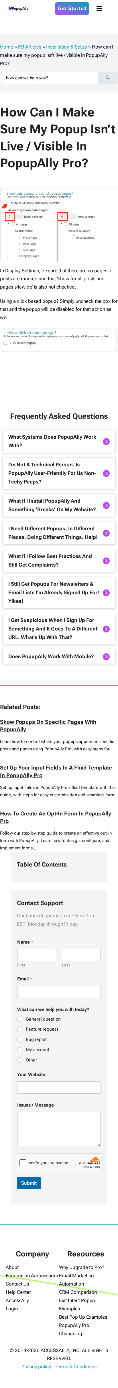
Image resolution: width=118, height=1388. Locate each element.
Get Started (72, 8)
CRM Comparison (78, 1292)
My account (37, 1049)
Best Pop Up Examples (83, 1317)
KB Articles (29, 47)
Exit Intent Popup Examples (77, 1305)
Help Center (18, 1292)
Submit (29, 1183)
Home (6, 47)
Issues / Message (35, 1105)
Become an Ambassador (32, 1275)
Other (31, 1060)
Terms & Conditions (76, 1366)
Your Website (31, 1074)
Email (24, 979)
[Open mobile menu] (99, 8)
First (21, 965)
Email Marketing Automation (76, 1280)
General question (43, 1019)
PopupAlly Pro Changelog (74, 1329)
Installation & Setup (66, 47)
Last (66, 965)
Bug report (36, 1039)
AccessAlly (17, 1300)
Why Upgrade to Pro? (81, 1267)
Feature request (42, 1029)
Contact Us (17, 1284)
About (12, 1267)
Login (12, 1309)
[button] (59, 441)
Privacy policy (36, 1366)
